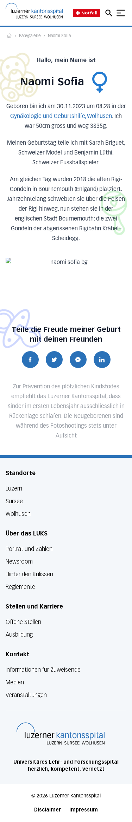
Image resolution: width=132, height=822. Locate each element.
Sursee (14, 501)
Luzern (14, 488)
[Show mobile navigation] (120, 13)
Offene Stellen (23, 622)
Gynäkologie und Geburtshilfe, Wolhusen (61, 116)
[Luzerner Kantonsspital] (61, 733)
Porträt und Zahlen (29, 549)
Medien (15, 682)
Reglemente (20, 587)
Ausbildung (19, 634)
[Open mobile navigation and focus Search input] (110, 13)
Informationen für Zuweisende (43, 669)
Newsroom (19, 561)
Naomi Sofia (59, 36)
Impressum (83, 810)
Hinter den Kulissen (29, 574)
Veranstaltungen (26, 695)
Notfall (89, 12)
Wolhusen (18, 514)
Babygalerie (30, 36)
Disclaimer (47, 810)
